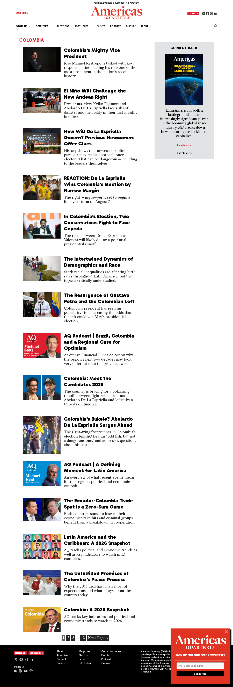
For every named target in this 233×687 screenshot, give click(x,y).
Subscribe (36, 653)
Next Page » (98, 638)
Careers (60, 663)
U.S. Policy (85, 663)
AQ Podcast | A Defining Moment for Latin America (95, 467)
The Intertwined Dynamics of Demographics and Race (98, 262)
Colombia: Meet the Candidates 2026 (87, 381)
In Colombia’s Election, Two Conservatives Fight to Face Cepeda (97, 222)
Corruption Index (111, 651)
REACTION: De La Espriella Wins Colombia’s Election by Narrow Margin (97, 184)
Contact (61, 659)
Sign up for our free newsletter (200, 655)
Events (101, 26)
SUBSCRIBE (22, 13)
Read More (184, 145)
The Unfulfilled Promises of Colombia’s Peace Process (96, 576)
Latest (82, 659)
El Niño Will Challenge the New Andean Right (95, 94)
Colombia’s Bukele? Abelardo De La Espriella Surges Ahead (98, 422)
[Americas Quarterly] (116, 12)
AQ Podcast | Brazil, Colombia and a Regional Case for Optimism (99, 342)
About (60, 651)
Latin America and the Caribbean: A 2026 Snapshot (97, 540)
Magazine (84, 651)
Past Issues (184, 153)
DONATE (193, 13)
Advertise (62, 655)
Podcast (115, 26)
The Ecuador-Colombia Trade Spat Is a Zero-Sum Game (98, 504)
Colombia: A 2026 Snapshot (96, 610)
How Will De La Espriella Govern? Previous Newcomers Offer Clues (99, 137)
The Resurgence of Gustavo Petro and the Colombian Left (99, 298)
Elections (63, 26)
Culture (131, 26)
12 (83, 638)
